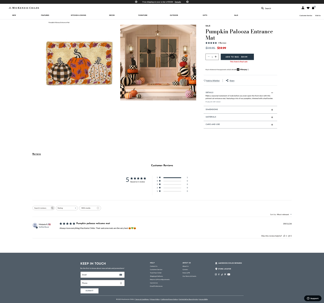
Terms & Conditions (142, 299)
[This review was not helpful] (289, 236)
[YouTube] (228, 274)
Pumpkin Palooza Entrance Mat (59, 22)
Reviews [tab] (36, 154)
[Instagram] (216, 274)
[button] (303, 7)
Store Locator (224, 269)
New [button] (14, 15)
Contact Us (153, 266)
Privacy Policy (155, 299)
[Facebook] (218, 274)
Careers (185, 269)
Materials (211, 117)
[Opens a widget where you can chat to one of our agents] (312, 298)
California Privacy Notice (169, 299)
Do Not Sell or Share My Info (188, 299)
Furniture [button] (142, 15)
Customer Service (305, 15)
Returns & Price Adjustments (160, 279)
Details (178, 2)
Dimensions (212, 110)
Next (187, 2)
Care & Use (154, 283)
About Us (186, 266)
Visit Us (318, 15)
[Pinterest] (225, 274)
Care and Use (213, 124)
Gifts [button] (205, 15)
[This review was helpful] (284, 236)
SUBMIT (89, 291)
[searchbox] (41, 208)
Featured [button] (45, 15)
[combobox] (279, 8)
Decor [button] (112, 15)
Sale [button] (236, 15)
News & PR (186, 273)
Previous (136, 2)
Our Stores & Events (189, 276)
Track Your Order (156, 273)
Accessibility (203, 299)
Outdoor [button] (174, 15)
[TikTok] (222, 274)
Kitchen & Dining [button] (78, 15)
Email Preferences (156, 286)
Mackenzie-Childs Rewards (230, 263)
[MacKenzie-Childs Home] (24, 8)
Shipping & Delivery (156, 276)
